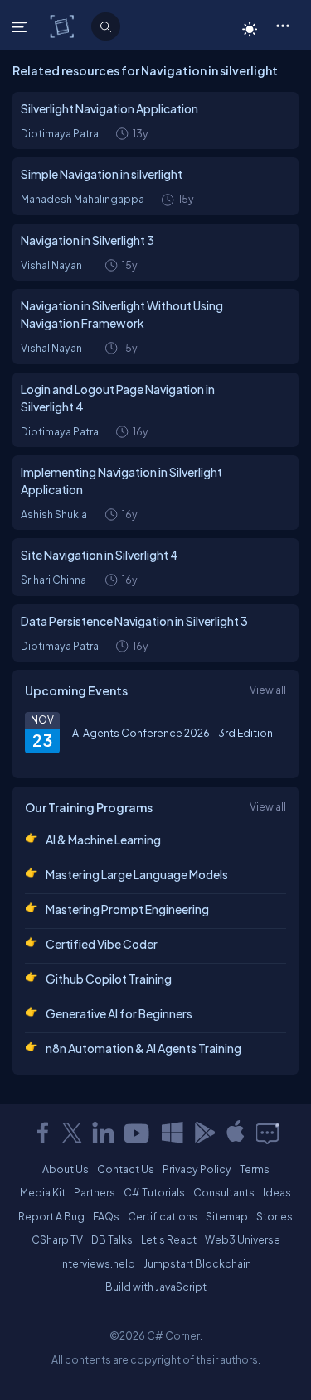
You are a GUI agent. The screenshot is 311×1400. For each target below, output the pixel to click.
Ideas (277, 1192)
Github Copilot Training (109, 978)
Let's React (169, 1239)
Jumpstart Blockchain (197, 1263)
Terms (255, 1169)
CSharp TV (57, 1239)
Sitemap (227, 1216)
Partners (94, 1192)
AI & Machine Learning (103, 839)
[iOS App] (235, 1132)
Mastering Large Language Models (137, 874)
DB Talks (112, 1239)
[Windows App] (172, 1132)
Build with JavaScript (156, 1286)
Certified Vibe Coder (102, 943)
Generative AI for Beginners (119, 1013)
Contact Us (125, 1169)
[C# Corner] (63, 26)
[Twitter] (72, 1132)
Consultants (224, 1192)
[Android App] (204, 1132)
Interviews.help (97, 1263)
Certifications (162, 1216)
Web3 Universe (242, 1239)
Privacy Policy (197, 1169)
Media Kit (43, 1192)
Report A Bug (51, 1216)
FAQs (106, 1216)
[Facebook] (42, 1132)
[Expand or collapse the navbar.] (21, 26)
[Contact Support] (267, 1132)
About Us (65, 1169)
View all (268, 689)
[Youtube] (138, 1132)
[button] (282, 24)
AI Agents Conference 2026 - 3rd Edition (172, 732)
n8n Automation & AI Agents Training (143, 1048)
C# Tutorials (154, 1192)
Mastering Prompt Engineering (127, 909)
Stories (274, 1216)
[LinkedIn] (103, 1132)
